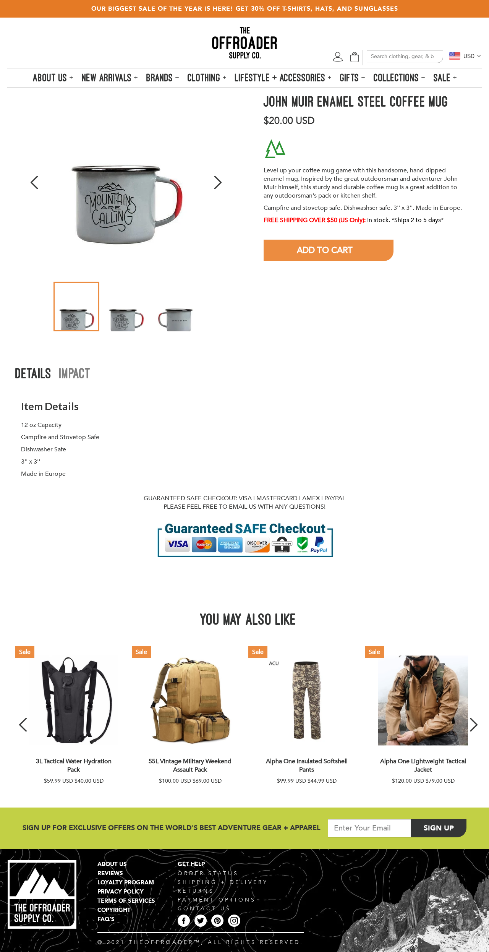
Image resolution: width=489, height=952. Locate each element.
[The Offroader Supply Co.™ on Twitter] (200, 921)
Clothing (205, 77)
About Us (112, 864)
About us (51, 77)
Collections (397, 77)
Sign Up (445, 828)
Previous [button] (34, 182)
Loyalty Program (125, 882)
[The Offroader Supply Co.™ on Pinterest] (217, 921)
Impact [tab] (75, 373)
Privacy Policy (120, 891)
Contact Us (204, 908)
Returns (196, 891)
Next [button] (217, 182)
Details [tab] (33, 373)
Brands (160, 77)
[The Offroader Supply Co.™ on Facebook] (184, 921)
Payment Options (217, 899)
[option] (126, 182)
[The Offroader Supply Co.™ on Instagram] (234, 921)
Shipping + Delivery (223, 882)
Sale (443, 77)
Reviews (110, 873)
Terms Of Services (126, 901)
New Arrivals (108, 77)
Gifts (350, 77)
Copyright (114, 910)
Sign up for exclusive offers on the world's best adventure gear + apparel (172, 828)
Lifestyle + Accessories (281, 77)
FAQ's (106, 919)
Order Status (208, 873)
